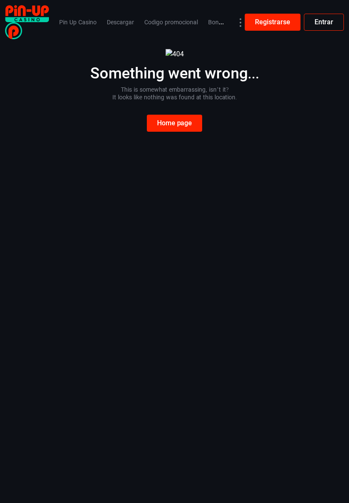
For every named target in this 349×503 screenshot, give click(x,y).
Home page (174, 123)
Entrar (324, 22)
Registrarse (272, 22)
